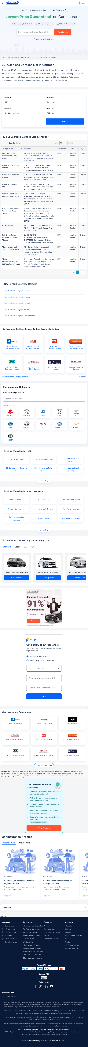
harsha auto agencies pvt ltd (10, 166)
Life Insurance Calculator (32, 945)
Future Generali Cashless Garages (33, 347)
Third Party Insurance (71, 509)
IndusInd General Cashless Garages (33, 368)
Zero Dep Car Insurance (71, 499)
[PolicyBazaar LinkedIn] (46, 986)
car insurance (27, 73)
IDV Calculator (43, 518)
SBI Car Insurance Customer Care (16, 469)
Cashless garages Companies (18, 377)
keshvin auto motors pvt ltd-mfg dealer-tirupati (11, 195)
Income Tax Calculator (31, 932)
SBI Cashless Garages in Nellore (17, 310)
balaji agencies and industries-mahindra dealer (9, 155)
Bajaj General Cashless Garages (12, 347)
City (81, 149)
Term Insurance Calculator (33, 935)
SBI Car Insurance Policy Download (43, 469)
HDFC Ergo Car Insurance (44, 739)
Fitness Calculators (33, 929)
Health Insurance (11, 939)
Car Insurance (12, 57)
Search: (12, 143)
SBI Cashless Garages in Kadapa (17, 297)
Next (82, 272)
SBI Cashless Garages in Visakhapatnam (20, 316)
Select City (49, 108)
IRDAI (3, 996)
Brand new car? (44, 39)
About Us (68, 926)
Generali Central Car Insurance (15, 739)
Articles (47, 926)
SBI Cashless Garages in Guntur (17, 291)
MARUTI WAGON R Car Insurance (17, 572)
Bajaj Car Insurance (15, 723)
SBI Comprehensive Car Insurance (71, 459)
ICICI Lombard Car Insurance (72, 739)
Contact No (62, 149)
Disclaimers (6, 907)
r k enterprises (8, 225)
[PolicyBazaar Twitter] (40, 986)
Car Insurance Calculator (43, 509)
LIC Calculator (28, 942)
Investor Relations (71, 948)
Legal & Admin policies (73, 935)
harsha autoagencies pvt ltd (11, 185)
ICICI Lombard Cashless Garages (76, 347)
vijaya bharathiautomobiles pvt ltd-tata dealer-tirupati (11, 261)
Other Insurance (11, 942)
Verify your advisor (72, 945)
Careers (68, 932)
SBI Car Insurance (16, 460)
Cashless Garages (25, 57)
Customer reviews (50, 929)
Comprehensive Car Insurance (16, 518)
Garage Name (8, 149)
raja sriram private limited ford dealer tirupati (9, 237)
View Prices (63, 32)
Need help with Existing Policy (44, 660)
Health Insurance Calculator (33, 948)
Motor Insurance (16, 499)
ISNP (67, 939)
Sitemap (68, 929)
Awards (47, 935)
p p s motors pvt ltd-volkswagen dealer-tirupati (10, 210)
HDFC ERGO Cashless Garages (55, 347)
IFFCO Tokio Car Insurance (15, 755)
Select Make (50, 97)
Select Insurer (8, 97)
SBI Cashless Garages (41, 57)
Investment (9, 935)
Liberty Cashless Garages (54, 368)
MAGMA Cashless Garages (76, 368)
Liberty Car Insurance (72, 755)
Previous (71, 272)
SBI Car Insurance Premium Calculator (70, 469)
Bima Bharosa (11, 996)
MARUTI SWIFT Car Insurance (48, 572)
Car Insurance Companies (70, 518)
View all (43, 481)
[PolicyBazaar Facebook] (35, 986)
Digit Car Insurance (72, 723)
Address (27, 149)
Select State (7, 108)
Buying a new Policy (39, 656)
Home (4, 57)
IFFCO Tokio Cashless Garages (12, 368)
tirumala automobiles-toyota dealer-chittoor (10, 248)
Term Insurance (10, 932)
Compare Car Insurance (16, 509)
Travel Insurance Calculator (33, 952)
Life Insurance (10, 929)
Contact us (69, 942)
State (72, 149)
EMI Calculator (28, 939)
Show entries (64, 143)
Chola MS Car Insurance (44, 723)
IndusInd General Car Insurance (44, 755)
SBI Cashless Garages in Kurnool (17, 303)
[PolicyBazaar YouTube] (52, 986)
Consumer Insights (51, 939)
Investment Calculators (34, 926)
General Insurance (11, 926)
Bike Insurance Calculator (32, 958)
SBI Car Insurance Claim (44, 460)
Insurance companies (52, 932)
